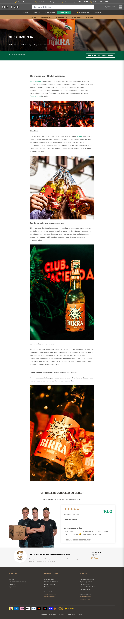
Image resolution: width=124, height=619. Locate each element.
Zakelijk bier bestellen (87, 579)
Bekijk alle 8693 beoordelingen (78, 540)
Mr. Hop (11, 579)
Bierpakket (50, 12)
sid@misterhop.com (85, 596)
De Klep (79, 136)
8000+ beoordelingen (100, 2)
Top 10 (33, 17)
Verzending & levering (51, 582)
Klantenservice (49, 579)
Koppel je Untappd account (25, 2)
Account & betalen (50, 584)
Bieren (37, 12)
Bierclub (89, 17)
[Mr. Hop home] (11, 7)
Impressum (12, 587)
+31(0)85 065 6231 (49, 596)
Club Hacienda (35, 81)
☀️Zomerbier (83, 12)
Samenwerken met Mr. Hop (17, 582)
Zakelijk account (85, 589)
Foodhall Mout (35, 96)
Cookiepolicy (71, 614)
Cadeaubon (76, 17)
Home (25, 12)
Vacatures (12, 584)
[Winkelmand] (120, 7)
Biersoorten (46, 17)
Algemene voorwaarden (48, 614)
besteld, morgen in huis (48, 2)
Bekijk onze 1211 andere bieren (100, 55)
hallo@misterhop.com (50, 594)
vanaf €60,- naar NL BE (76, 2)
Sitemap (80, 614)
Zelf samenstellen (64, 12)
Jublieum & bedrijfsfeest (87, 587)
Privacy (61, 614)
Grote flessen (62, 17)
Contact (46, 587)
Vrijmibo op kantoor (86, 582)
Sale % (98, 12)
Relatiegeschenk (85, 584)
